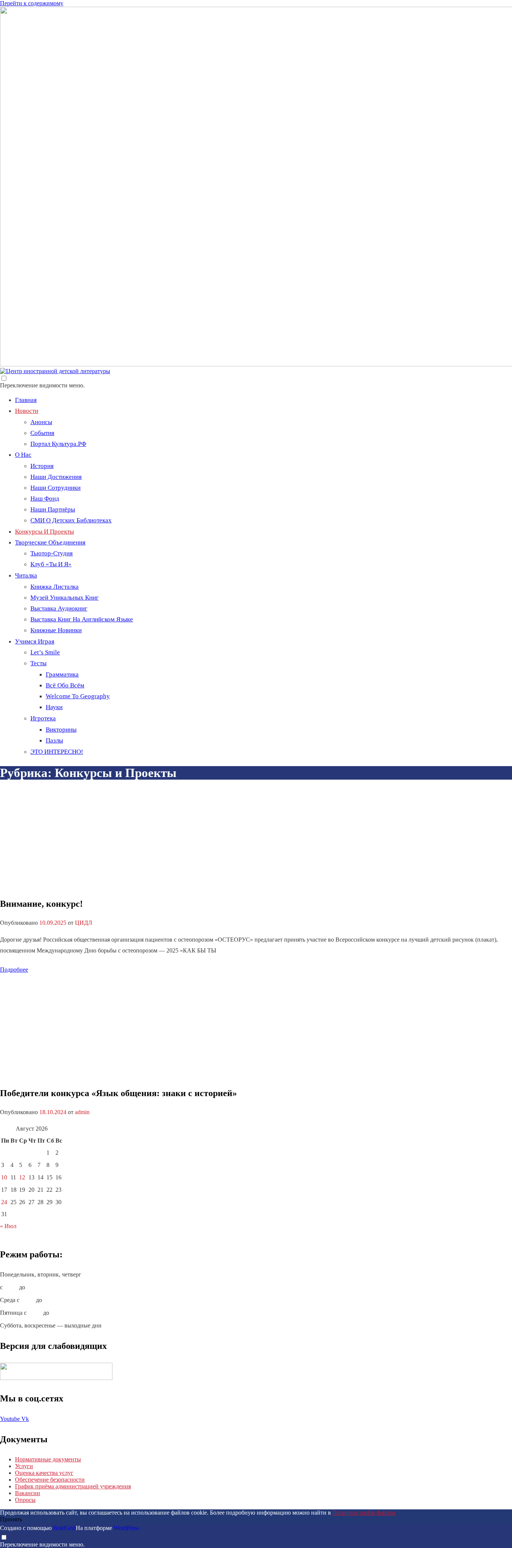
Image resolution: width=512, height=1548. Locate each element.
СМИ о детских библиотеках (71, 520)
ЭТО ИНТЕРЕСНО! (56, 751)
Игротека (43, 718)
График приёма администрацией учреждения (73, 1486)
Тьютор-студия (51, 553)
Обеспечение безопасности (50, 1479)
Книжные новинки (56, 630)
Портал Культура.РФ (58, 443)
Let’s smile (45, 652)
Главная (26, 400)
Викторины (61, 729)
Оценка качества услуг (44, 1473)
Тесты (38, 663)
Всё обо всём (65, 685)
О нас (23, 454)
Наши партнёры (52, 509)
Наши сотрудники (55, 487)
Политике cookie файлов (363, 1512)
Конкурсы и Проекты (44, 531)
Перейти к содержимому (31, 3)
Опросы (25, 1500)
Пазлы (54, 740)
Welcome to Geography (78, 696)
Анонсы (41, 422)
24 (4, 1202)
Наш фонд (44, 498)
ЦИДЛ (83, 923)
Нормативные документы (48, 1459)
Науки (54, 707)
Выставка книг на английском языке (81, 619)
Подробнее (14, 969)
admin (82, 1112)
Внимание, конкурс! (41, 904)
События (42, 432)
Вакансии (27, 1493)
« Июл (8, 1226)
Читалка (26, 575)
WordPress (126, 1528)
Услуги (24, 1466)
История (42, 466)
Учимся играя (34, 641)
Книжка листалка (54, 586)
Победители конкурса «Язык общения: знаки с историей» (118, 1093)
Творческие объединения (50, 542)
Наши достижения (56, 476)
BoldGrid (64, 1528)
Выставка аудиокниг (58, 608)
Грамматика (62, 674)
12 (22, 1177)
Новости (26, 410)
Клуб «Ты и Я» (51, 564)
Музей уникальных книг (64, 597)
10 (4, 1177)
